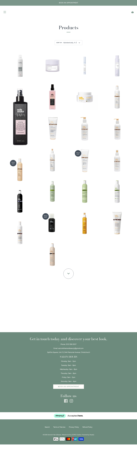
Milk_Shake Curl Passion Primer (117, 160)
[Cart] (132, 12)
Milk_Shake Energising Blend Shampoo (85, 190)
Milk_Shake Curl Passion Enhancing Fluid (117, 127)
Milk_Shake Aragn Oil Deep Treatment (84, 96)
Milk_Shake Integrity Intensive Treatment (117, 222)
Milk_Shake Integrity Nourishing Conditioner (20, 231)
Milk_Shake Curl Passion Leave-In (52, 160)
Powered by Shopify (88, 434)
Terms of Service (59, 427)
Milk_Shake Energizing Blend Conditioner (117, 190)
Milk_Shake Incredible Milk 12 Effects (85, 222)
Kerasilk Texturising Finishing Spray (117, 64)
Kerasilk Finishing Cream (52, 65)
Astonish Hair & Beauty (54, 434)
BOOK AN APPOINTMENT (68, 387)
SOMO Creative (76, 434)
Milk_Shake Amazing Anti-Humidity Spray (20, 116)
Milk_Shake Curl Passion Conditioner (117, 96)
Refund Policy (87, 427)
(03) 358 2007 (71, 344)
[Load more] (68, 274)
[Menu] (4, 13)
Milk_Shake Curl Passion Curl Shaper (85, 127)
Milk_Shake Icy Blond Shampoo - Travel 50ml (52, 222)
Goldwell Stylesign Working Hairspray (20, 64)
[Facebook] (66, 401)
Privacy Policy (74, 427)
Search (47, 427)
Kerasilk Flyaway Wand (85, 65)
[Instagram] (71, 401)
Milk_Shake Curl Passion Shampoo (19, 168)
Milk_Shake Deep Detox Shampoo (52, 190)
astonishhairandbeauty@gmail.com (70, 348)
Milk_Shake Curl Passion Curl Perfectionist (52, 127)
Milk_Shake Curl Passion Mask (84, 160)
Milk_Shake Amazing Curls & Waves (52, 96)
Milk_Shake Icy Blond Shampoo (20, 201)
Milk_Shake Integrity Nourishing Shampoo (52, 253)
